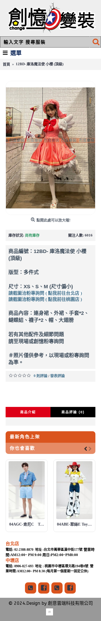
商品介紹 (28, 412)
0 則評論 (40, 376)
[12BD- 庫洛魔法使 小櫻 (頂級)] (50, 148)
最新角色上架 (25, 436)
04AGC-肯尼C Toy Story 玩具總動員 (27, 524)
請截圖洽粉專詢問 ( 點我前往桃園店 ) (45, 299)
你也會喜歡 (22, 448)
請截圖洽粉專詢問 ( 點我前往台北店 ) (45, 293)
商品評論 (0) (73, 412)
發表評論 (57, 376)
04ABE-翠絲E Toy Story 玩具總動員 (75, 524)
